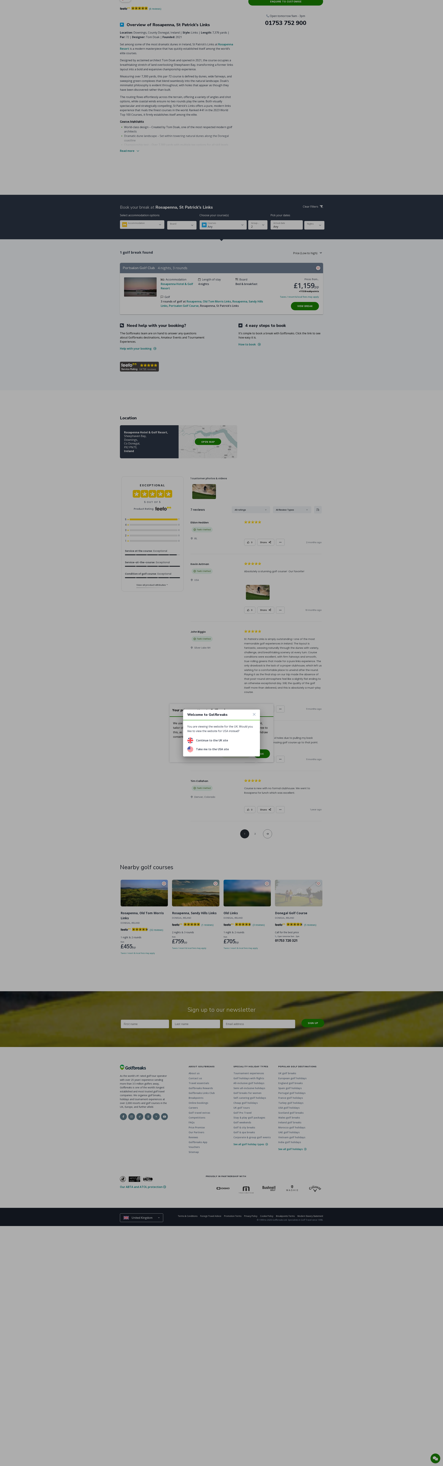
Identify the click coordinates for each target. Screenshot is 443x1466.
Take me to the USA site (212, 749)
